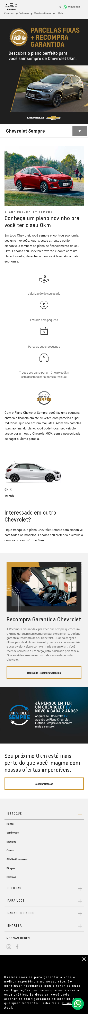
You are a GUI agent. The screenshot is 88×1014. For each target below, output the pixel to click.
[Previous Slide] (7, 476)
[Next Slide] (80, 476)
